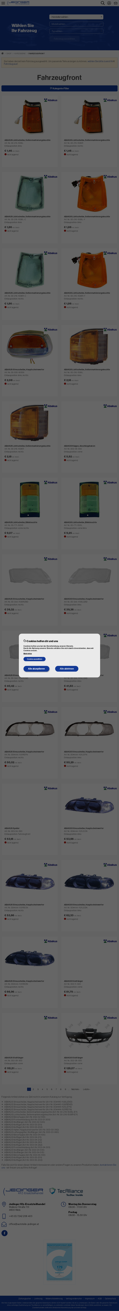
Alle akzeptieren (36, 668)
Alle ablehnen (67, 668)
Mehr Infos (28, 653)
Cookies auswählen (34, 659)
